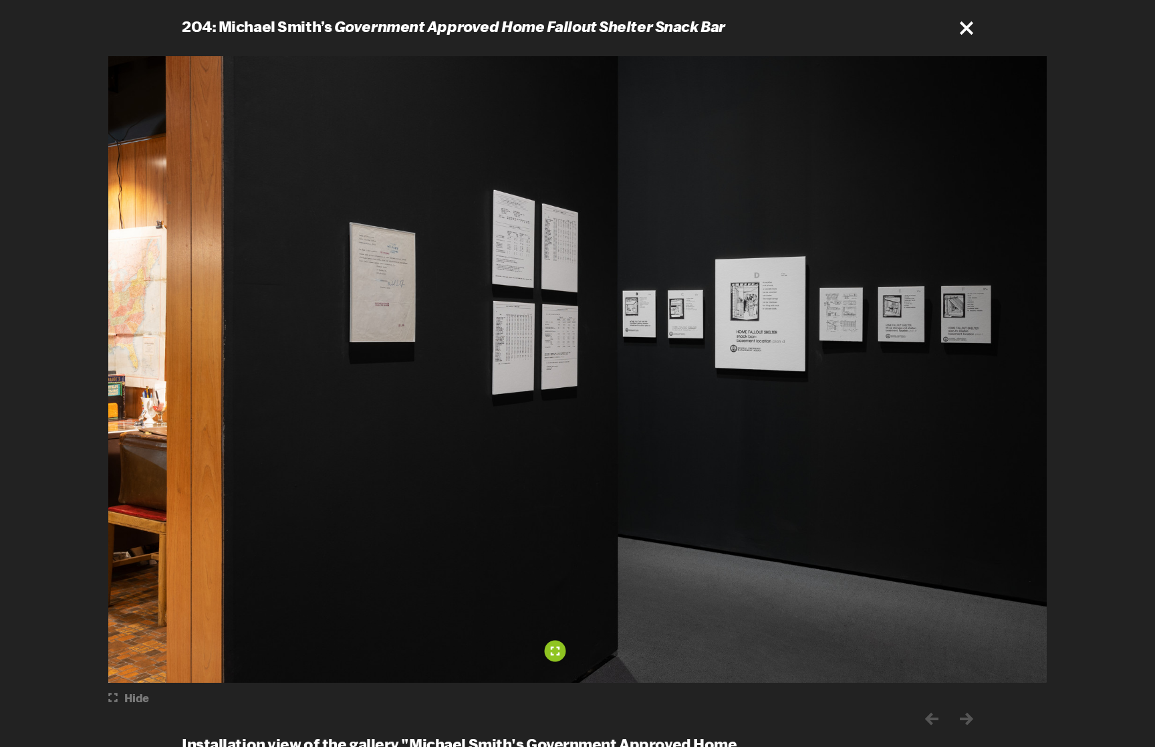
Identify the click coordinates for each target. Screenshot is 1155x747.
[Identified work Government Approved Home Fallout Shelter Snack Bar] (555, 651)
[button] (966, 28)
